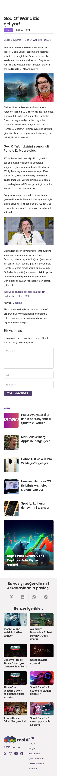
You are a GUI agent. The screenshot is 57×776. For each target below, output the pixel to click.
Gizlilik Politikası (36, 763)
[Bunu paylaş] (11, 597)
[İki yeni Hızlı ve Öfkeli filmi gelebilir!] (15, 708)
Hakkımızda (34, 753)
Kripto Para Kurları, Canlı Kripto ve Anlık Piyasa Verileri (25, 560)
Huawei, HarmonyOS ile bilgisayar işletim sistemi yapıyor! (36, 485)
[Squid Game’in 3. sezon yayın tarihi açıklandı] (42, 708)
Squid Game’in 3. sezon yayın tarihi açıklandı (40, 721)
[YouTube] (16, 753)
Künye (31, 743)
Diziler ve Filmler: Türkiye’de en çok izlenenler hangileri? (15, 663)
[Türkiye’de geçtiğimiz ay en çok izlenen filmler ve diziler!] (15, 678)
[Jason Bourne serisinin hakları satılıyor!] (15, 619)
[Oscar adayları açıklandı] (42, 650)
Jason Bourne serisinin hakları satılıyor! (13, 632)
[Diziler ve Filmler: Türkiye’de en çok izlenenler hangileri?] (15, 650)
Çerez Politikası (36, 758)
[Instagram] (10, 753)
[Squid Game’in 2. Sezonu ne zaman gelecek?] (42, 678)
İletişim (31, 748)
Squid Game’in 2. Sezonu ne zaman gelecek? (40, 690)
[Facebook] (21, 753)
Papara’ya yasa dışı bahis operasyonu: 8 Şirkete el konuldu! (36, 419)
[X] (5, 753)
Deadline (17, 302)
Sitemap (32, 768)
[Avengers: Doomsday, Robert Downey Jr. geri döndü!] (42, 619)
